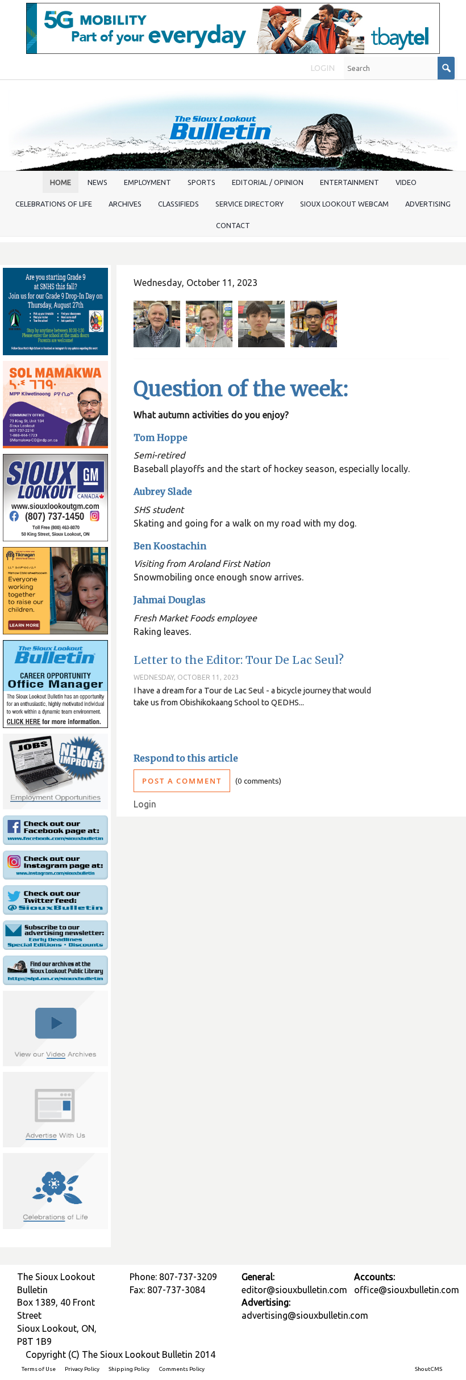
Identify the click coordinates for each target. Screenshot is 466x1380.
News (97, 182)
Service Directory (249, 204)
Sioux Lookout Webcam (344, 204)
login (322, 68)
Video (406, 182)
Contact (233, 225)
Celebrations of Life (53, 204)
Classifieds (178, 204)
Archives (125, 204)
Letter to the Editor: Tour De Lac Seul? (239, 660)
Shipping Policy (129, 1369)
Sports (201, 182)
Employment (147, 182)
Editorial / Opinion (267, 182)
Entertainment (349, 182)
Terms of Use (39, 1369)
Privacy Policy (82, 1369)
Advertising (428, 204)
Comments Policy (182, 1369)
